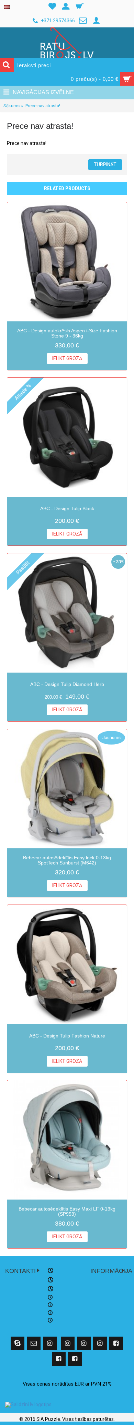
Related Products (67, 188)
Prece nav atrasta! (42, 105)
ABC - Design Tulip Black (67, 508)
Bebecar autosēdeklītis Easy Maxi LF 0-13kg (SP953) (67, 1211)
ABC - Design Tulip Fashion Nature (67, 1036)
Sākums (11, 105)
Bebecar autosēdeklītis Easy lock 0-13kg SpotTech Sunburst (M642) (67, 860)
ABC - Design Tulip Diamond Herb (67, 684)
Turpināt (105, 164)
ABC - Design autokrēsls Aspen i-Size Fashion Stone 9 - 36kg (67, 333)
